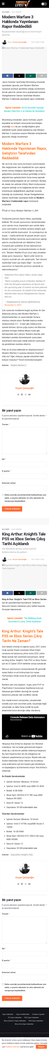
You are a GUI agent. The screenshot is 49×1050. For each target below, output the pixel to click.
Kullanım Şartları (12, 1047)
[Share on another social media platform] (42, 76)
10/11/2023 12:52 (37, 559)
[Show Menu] (3, 4)
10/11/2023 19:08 (37, 42)
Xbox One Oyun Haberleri (24, 1024)
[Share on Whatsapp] (30, 76)
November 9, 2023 (13, 305)
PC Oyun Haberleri (14, 1018)
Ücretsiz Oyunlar (38, 1014)
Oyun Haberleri (16, 12)
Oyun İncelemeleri (22, 1014)
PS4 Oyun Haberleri (36, 1021)
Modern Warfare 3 (18, 365)
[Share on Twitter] (19, 76)
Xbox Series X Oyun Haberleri (15, 1021)
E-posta (6, 471)
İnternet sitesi (9, 483)
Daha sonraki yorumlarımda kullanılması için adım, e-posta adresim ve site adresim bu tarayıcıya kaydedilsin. (25, 498)
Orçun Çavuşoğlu (20, 42)
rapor (13, 126)
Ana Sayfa (5, 12)
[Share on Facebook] (7, 76)
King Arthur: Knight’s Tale (21, 855)
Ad (4, 459)
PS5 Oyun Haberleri (31, 1018)
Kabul (41, 1047)
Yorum (6, 424)
